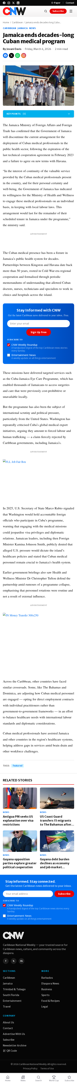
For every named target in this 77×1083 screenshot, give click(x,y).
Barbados (47, 977)
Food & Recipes (50, 1000)
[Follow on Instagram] (23, 55)
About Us (8, 1022)
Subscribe (58, 11)
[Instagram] (9, 3)
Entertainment (12, 1000)
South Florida (11, 995)
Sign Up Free (39, 332)
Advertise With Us (14, 1034)
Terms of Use (47, 1068)
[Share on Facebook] (5, 55)
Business (46, 989)
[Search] (46, 11)
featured (17, 765)
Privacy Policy (30, 1068)
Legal (44, 1006)
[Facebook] (4, 3)
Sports (45, 995)
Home (6, 22)
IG (21, 961)
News (32, 28)
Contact (70, 2)
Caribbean (17, 22)
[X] (13, 3)
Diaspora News (50, 983)
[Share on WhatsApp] (17, 55)
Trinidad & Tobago (14, 989)
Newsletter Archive (14, 1045)
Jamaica (23, 28)
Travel (7, 1006)
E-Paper (56, 2)
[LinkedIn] (18, 3)
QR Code (11, 1050)
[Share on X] (11, 55)
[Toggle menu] (71, 11)
